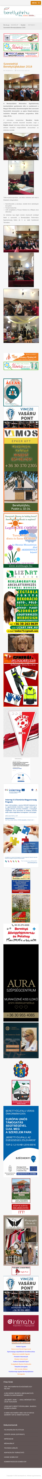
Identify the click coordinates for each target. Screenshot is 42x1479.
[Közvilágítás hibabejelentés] (21, 1209)
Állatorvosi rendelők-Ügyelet (21, 1354)
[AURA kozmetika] (21, 983)
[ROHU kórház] (21, 825)
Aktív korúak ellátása (21, 1369)
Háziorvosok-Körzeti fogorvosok (21, 1349)
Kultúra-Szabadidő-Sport (21, 1361)
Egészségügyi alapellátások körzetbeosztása (21, 1351)
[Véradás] (21, 1270)
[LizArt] (21, 600)
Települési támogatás (21, 1366)
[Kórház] (21, 770)
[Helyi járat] (21, 1092)
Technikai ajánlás (11, 1448)
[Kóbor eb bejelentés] (21, 643)
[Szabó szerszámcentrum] (21, 1190)
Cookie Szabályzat (11, 1457)
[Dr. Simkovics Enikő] (21, 1040)
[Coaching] (21, 540)
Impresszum (8, 1439)
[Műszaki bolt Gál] (21, 881)
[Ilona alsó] (21, 366)
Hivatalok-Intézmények (21, 1356)
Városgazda (21, 1374)
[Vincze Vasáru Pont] (21, 1294)
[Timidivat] (21, 356)
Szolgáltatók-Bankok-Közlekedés (21, 1364)
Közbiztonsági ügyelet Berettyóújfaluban (21, 1371)
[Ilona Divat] (21, 47)
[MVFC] (21, 732)
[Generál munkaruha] (21, 680)
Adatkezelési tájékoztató (14, 1452)
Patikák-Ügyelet (21, 1346)
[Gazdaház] (21, 908)
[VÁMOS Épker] (21, 470)
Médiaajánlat (9, 1443)
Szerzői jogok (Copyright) (14, 1434)
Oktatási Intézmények (21, 1359)
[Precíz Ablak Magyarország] (21, 54)
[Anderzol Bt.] (21, 37)
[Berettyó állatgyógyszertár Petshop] (21, 933)
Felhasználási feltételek (14, 1430)
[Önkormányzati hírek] (21, 1069)
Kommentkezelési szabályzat (15, 1461)
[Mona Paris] (21, 1240)
